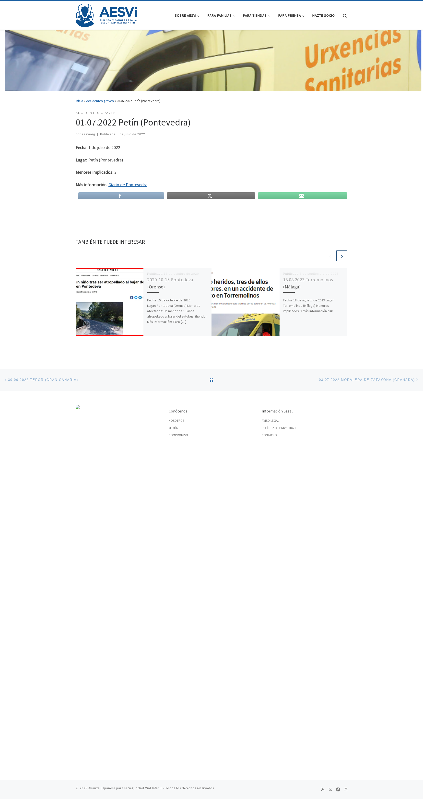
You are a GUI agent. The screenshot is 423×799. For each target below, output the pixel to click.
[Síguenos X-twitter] (330, 790)
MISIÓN (173, 428)
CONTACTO (269, 435)
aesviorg (88, 134)
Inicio (79, 101)
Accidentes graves (100, 101)
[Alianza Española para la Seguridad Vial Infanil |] (106, 14)
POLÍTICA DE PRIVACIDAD (279, 428)
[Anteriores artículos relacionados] (330, 255)
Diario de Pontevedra (127, 184)
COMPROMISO (178, 435)
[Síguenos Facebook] (338, 790)
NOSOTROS (176, 421)
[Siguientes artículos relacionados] (341, 255)
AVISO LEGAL (270, 421)
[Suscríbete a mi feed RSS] (322, 790)
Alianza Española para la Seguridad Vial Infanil (125, 788)
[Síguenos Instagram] (345, 790)
